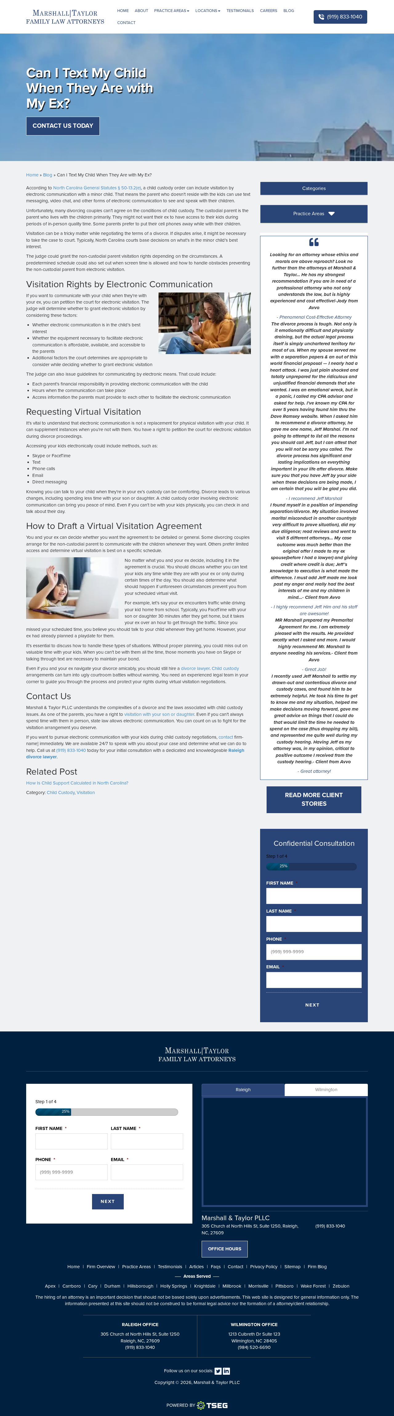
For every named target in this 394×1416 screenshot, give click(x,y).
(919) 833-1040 (344, 16)
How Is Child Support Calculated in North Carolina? (77, 783)
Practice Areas (170, 10)
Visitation (86, 792)
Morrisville (258, 1286)
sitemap (292, 1266)
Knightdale (204, 1286)
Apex (50, 1286)
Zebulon (341, 1286)
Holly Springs (173, 1286)
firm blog (317, 1266)
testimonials (170, 1266)
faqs (216, 1266)
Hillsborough (140, 1286)
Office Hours (224, 1249)
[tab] (314, 189)
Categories (314, 188)
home (73, 1266)
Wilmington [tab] (326, 1089)
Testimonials (240, 10)
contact (226, 737)
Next (312, 1005)
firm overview (101, 1266)
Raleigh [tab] (243, 1089)
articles (196, 1266)
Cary (92, 1286)
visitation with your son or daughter (159, 714)
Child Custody (60, 792)
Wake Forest (313, 1286)
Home (123, 10)
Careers (268, 10)
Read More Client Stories (314, 800)
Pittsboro (284, 1286)
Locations (206, 10)
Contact (126, 22)
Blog (288, 10)
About (141, 10)
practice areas (136, 1266)
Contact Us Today (63, 126)
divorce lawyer (195, 668)
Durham (112, 1286)
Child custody (225, 668)
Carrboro (71, 1286)
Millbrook (232, 1286)
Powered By (181, 1405)
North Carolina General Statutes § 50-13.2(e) (97, 188)
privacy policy (263, 1266)
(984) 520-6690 (254, 1347)
